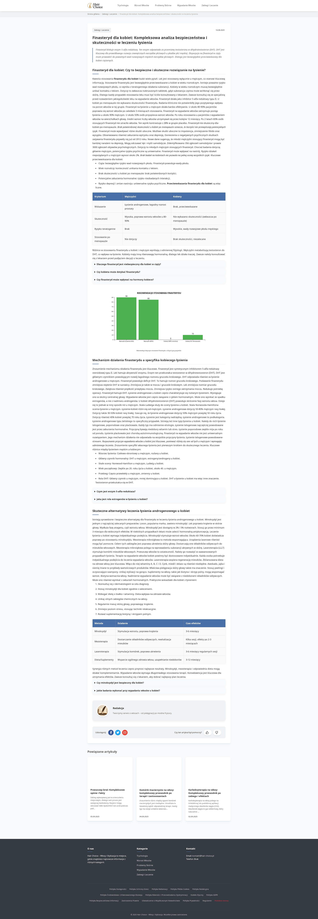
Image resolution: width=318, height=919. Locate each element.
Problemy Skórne (163, 5)
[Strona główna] (96, 5)
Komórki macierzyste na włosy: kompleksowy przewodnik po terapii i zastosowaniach (156, 793)
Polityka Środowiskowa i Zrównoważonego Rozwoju (121, 895)
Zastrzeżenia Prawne (130, 900)
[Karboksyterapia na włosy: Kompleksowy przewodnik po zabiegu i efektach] (208, 769)
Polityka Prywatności (191, 900)
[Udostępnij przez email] (125, 732)
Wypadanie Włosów (186, 5)
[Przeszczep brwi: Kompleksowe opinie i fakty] (110, 769)
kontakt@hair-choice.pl (203, 855)
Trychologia (123, 5)
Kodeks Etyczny (197, 895)
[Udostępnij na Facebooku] (111, 732)
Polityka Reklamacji (160, 889)
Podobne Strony (222, 900)
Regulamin (207, 900)
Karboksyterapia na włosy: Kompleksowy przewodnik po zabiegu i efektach (204, 792)
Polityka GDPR (212, 895)
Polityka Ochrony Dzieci (139, 889)
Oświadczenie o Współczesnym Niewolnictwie (161, 900)
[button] (208, 732)
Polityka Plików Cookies (180, 889)
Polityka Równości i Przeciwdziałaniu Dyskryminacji (166, 895)
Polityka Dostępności (117, 889)
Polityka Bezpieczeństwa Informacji (104, 900)
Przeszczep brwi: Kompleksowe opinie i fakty (107, 791)
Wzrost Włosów (141, 5)
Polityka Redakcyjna (200, 889)
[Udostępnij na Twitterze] (118, 732)
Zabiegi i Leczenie (210, 5)
